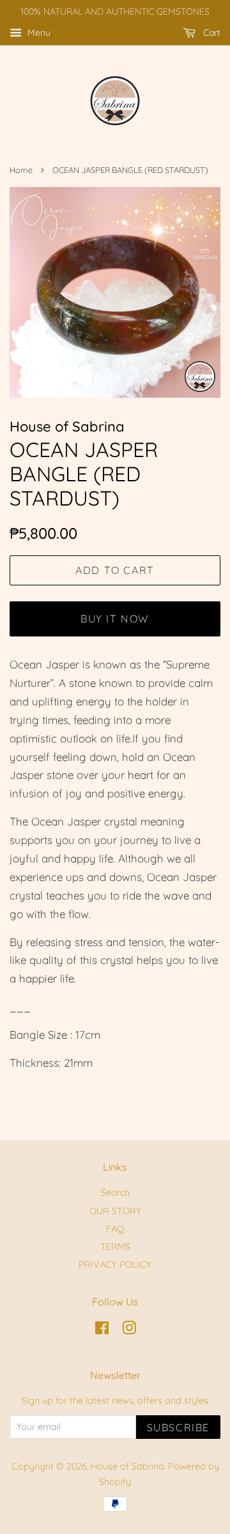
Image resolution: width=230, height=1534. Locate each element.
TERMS (115, 1246)
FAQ (115, 1229)
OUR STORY (115, 1211)
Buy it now (115, 618)
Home (21, 170)
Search (115, 1192)
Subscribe (178, 1427)
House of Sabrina (127, 1466)
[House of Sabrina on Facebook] (102, 1330)
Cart (210, 32)
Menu (37, 32)
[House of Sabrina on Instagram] (129, 1330)
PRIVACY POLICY (115, 1264)
